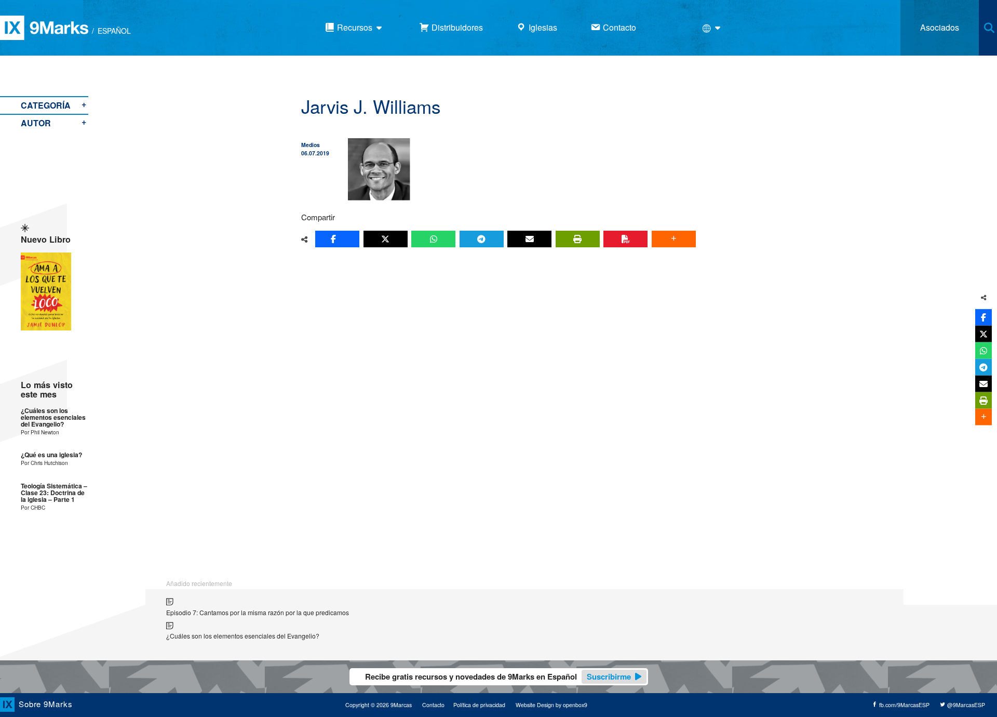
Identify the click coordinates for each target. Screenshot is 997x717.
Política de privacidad (479, 705)
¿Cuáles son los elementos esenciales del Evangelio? (53, 417)
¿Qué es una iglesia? (51, 455)
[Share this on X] (385, 239)
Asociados (939, 27)
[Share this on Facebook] (337, 239)
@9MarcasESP (965, 705)
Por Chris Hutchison (44, 463)
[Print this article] (578, 239)
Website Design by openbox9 (551, 705)
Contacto (433, 705)
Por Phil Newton (40, 432)
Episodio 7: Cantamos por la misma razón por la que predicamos (257, 612)
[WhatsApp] (433, 239)
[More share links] (674, 239)
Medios (310, 145)
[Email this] (529, 239)
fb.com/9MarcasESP (903, 705)
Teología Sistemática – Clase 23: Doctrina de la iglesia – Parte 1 (54, 493)
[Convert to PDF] (625, 239)
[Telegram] (482, 239)
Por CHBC (33, 507)
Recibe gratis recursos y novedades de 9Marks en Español (498, 676)
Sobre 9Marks (46, 703)
